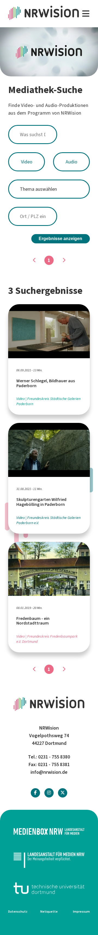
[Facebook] (35, 793)
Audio (71, 162)
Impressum (81, 911)
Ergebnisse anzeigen (60, 238)
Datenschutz (17, 911)
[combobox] (49, 134)
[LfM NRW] (49, 860)
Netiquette (49, 911)
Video (26, 162)
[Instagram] (49, 793)
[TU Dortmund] (49, 888)
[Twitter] (62, 793)
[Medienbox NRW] (49, 831)
